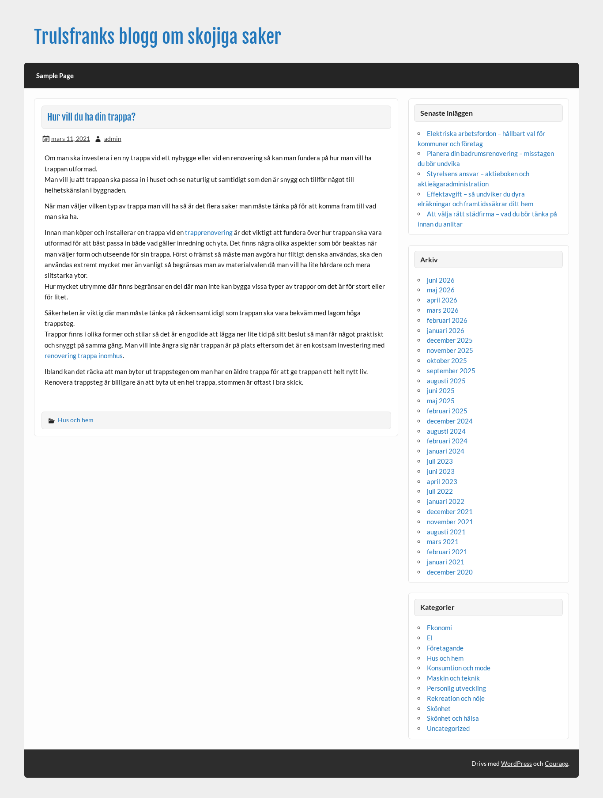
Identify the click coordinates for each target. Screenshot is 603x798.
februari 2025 (447, 411)
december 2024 (450, 421)
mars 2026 (443, 310)
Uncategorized (448, 728)
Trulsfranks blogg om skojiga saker (157, 37)
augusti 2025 (446, 381)
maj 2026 (441, 290)
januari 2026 (445, 330)
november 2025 (450, 350)
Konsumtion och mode (458, 668)
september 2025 (451, 370)
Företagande (445, 648)
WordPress (516, 763)
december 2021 (450, 511)
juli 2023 (440, 461)
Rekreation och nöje (456, 698)
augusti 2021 (446, 532)
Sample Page (55, 75)
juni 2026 (441, 280)
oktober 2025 (447, 360)
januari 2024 (445, 451)
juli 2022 (440, 491)
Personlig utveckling (456, 688)
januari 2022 (445, 501)
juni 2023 (441, 471)
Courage (556, 763)
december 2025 (450, 340)
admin (112, 138)
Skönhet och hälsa (453, 718)
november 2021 (450, 522)
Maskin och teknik (453, 678)
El (430, 638)
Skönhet (439, 708)
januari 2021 (445, 562)
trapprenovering (209, 232)
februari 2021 (447, 552)
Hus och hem (76, 420)
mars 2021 (443, 541)
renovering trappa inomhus (84, 355)
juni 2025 (441, 390)
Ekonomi (439, 628)
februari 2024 (447, 441)
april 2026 (442, 300)
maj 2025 (441, 401)
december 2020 (450, 572)
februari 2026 (447, 320)
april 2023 (442, 481)
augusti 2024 (446, 431)
